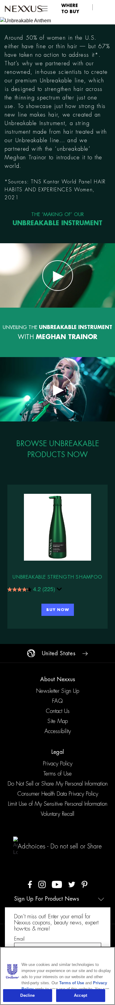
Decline (27, 995)
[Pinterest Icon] (84, 884)
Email (19, 939)
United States (58, 653)
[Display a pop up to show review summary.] (59, 590)
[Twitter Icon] (71, 884)
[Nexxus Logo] (24, 8)
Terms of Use (71, 983)
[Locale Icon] (31, 653)
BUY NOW (57, 610)
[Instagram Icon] (42, 884)
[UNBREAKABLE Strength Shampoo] (57, 527)
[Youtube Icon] (57, 884)
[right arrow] (85, 653)
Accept (80, 995)
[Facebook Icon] (30, 884)
